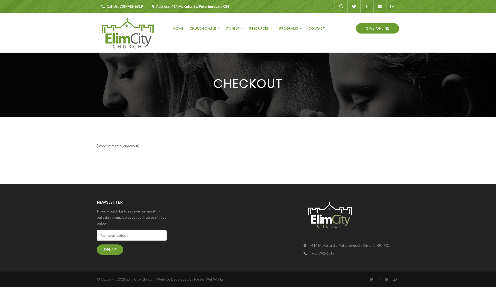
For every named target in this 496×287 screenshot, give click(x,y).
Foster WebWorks (209, 279)
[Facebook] (366, 6)
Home (178, 28)
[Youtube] (392, 6)
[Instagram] (379, 6)
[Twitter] (353, 6)
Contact (316, 28)
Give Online (377, 28)
